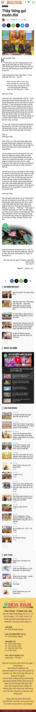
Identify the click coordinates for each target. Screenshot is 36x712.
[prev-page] (3, 342)
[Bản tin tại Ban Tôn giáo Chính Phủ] (7, 294)
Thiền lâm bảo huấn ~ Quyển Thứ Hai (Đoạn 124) (23, 577)
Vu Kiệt (13, 19)
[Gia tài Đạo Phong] (7, 538)
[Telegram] (22, 25)
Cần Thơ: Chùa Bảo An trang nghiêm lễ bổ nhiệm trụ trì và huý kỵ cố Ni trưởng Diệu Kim (23, 456)
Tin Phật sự (16, 412)
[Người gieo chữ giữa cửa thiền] (7, 561)
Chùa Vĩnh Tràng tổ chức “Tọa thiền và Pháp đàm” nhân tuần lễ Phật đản (21, 447)
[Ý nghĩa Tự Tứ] (7, 475)
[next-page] (6, 342)
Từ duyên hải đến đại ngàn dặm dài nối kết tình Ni (22, 415)
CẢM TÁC (5, 6)
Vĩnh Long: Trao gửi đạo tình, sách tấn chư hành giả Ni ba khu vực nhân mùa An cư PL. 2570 (23, 486)
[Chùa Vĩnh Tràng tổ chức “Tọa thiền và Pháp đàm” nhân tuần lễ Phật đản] (7, 446)
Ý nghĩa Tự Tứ (18, 474)
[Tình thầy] (7, 584)
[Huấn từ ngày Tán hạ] (7, 507)
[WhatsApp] (13, 25)
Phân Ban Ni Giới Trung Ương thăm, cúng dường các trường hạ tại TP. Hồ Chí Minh (23, 426)
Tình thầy (16, 584)
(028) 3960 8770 (25, 616)
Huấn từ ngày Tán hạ (20, 507)
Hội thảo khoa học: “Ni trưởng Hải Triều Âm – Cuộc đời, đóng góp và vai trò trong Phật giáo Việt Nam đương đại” (23, 305)
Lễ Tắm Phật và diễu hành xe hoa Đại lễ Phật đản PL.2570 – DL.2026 (23, 315)
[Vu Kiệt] (4, 19)
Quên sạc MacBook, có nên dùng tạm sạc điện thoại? (22, 569)
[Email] (18, 25)
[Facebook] (25, 2)
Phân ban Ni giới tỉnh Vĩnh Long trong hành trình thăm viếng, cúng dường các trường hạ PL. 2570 (23, 436)
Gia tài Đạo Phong (19, 538)
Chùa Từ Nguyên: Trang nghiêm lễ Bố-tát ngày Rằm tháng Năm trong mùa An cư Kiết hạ (23, 518)
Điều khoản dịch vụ (15, 704)
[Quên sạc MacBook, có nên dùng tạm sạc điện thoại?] (7, 568)
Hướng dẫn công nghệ (18, 566)
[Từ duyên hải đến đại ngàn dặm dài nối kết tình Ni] (7, 415)
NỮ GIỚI (15, 463)
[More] (30, 281)
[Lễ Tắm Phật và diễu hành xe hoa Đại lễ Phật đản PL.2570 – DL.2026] (7, 316)
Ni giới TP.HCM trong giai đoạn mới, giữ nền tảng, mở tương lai (22, 335)
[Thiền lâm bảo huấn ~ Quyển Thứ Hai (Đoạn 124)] (7, 576)
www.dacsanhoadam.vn (22, 622)
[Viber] (27, 25)
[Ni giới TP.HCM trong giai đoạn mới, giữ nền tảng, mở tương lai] (7, 335)
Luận (14, 574)
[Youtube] (28, 2)
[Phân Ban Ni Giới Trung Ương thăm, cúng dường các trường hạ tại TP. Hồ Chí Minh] (7, 425)
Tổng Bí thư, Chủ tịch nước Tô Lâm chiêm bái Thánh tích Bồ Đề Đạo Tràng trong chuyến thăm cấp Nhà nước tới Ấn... (23, 325)
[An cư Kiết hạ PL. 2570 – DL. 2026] (7, 529)
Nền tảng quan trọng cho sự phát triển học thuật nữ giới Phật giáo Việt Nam (23, 498)
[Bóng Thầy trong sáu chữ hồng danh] (7, 466)
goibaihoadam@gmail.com (20, 619)
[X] (9, 25)
